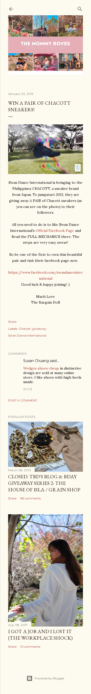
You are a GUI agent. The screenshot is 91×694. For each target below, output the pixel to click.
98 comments (30, 498)
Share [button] (12, 321)
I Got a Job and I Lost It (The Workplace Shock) (40, 634)
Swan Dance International (27, 335)
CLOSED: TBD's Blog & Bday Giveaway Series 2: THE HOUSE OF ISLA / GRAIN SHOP (44, 483)
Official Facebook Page (55, 230)
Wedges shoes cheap (41, 368)
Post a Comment (22, 400)
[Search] (80, 8)
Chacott (25, 329)
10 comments (30, 646)
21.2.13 (27, 389)
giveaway (39, 329)
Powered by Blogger (49, 678)
